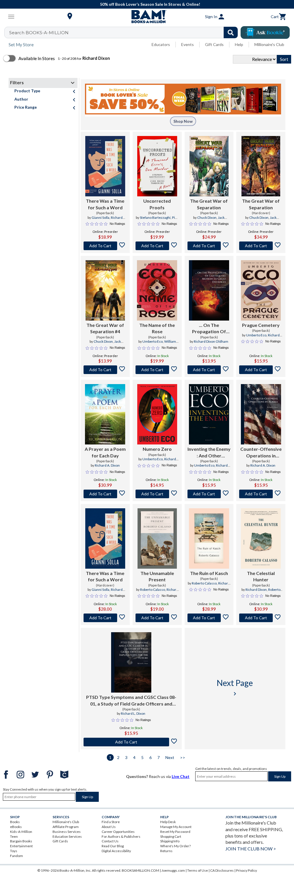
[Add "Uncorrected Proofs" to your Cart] (157, 245)
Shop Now (183, 121)
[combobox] (125, 32)
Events (187, 44)
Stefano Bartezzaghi (155, 217)
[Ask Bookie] (265, 32)
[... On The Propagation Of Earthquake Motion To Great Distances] (209, 290)
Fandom (16, 856)
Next (169, 757)
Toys (13, 851)
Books (15, 822)
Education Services (67, 836)
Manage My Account (176, 827)
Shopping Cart (170, 836)
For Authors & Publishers (121, 836)
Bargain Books (21, 841)
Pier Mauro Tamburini (157, 220)
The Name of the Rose (157, 328)
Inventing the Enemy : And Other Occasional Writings (209, 452)
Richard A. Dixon (107, 465)
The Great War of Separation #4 (105, 328)
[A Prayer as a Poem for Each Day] (105, 414)
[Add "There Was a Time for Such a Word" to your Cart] (105, 245)
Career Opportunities (118, 831)
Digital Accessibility (116, 851)
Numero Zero (157, 449)
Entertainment (21, 846)
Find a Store (111, 822)
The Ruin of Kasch (209, 573)
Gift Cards (214, 44)
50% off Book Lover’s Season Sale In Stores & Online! (150, 4)
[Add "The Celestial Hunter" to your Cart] (261, 618)
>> (182, 757)
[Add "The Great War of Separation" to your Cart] (209, 245)
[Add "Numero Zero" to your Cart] (157, 494)
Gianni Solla (100, 217)
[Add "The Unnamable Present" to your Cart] (157, 618)
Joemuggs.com (173, 870)
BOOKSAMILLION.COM (140, 870)
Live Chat (180, 776)
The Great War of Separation (209, 204)
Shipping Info (169, 841)
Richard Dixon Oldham (211, 341)
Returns (166, 851)
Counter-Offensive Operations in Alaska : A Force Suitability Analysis (261, 452)
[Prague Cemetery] (261, 290)
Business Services (67, 831)
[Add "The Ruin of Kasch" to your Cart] (209, 618)
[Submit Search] (231, 32)
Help (239, 44)
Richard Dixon (256, 589)
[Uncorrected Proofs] (157, 166)
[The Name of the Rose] (157, 290)
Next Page (235, 687)
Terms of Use (197, 870)
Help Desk (168, 822)
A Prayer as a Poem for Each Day (105, 452)
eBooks (16, 827)
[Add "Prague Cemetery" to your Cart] (261, 369)
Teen (14, 836)
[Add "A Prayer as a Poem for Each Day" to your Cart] (105, 494)
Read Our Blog (113, 846)
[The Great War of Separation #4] (105, 290)
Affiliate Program (66, 827)
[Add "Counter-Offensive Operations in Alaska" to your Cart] (261, 494)
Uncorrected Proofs (157, 204)
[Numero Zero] (157, 414)
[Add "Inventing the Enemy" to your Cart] (209, 494)
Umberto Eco (152, 341)
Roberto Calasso (152, 589)
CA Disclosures (222, 870)
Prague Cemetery (261, 325)
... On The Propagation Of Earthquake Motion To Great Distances (209, 328)
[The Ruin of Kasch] (209, 538)
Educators (161, 44)
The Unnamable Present (157, 576)
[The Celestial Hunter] (260, 538)
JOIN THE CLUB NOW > (250, 848)
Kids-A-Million (21, 831)
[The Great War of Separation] (209, 166)
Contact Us (110, 841)
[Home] (147, 16)
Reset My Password (175, 831)
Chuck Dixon (206, 217)
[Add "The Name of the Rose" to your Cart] (157, 369)
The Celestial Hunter (261, 576)
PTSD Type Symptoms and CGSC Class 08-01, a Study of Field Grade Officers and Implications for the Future (131, 700)
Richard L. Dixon (133, 713)
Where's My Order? (175, 846)
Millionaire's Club (269, 44)
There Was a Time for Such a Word (105, 204)
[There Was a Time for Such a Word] (105, 166)
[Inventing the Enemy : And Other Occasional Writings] (209, 414)
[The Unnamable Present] (157, 538)
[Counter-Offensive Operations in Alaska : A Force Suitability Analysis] (261, 414)
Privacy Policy (246, 870)
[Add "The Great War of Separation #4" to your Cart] (105, 369)
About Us (109, 827)
